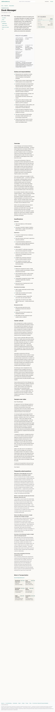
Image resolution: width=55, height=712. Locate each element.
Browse (51, 1)
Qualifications (4, 23)
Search (19, 703)
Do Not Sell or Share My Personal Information (40, 703)
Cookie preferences (4, 704)
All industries (15, 703)
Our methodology (9, 703)
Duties (3, 19)
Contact (23, 703)
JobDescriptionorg (5, 1)
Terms (30, 703)
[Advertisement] (24, 132)
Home (2, 5)
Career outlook (4, 25)
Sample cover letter (5, 27)
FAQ (2, 29)
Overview (4, 21)
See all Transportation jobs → (19, 577)
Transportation (11, 5)
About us (2, 703)
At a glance (4, 17)
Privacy (27, 703)
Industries (47, 1)
